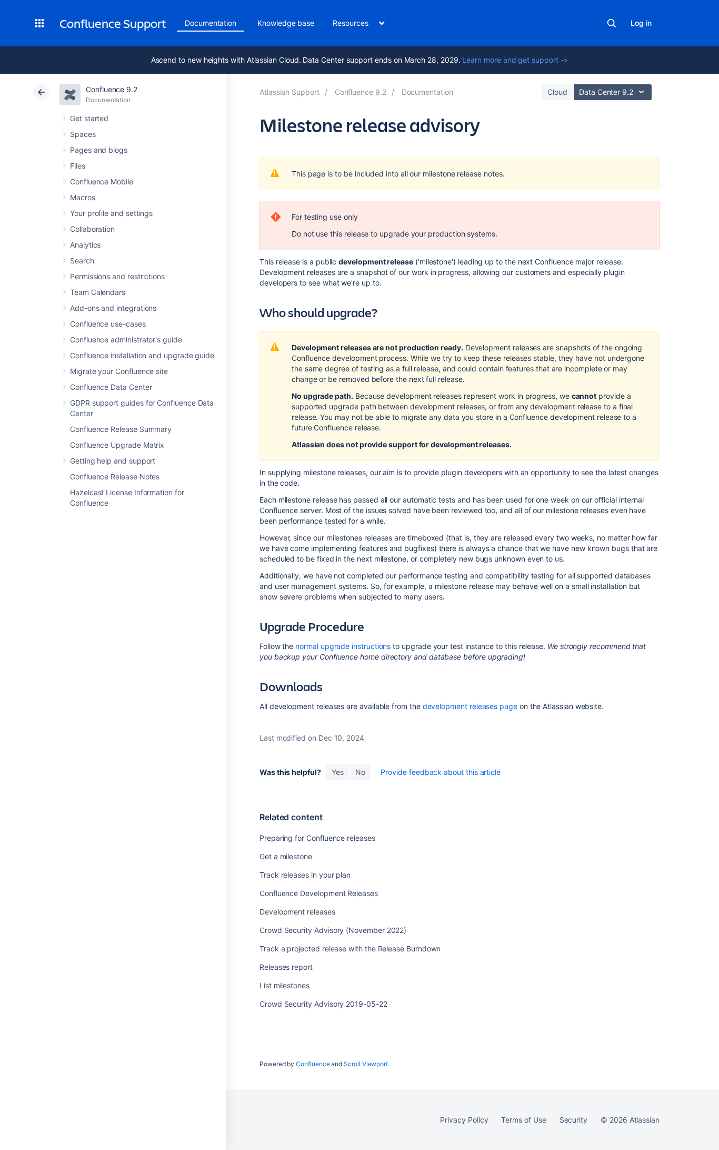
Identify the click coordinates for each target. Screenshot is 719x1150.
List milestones (284, 985)
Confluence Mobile (101, 181)
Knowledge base (285, 22)
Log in (641, 22)
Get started (89, 118)
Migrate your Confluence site (119, 371)
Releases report (286, 966)
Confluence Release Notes (114, 476)
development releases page (470, 706)
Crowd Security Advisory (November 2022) (332, 930)
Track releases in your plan (305, 874)
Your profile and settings (111, 213)
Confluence (312, 1064)
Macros (82, 197)
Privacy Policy (464, 1119)
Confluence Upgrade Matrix (117, 444)
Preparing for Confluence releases (317, 837)
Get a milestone (285, 856)
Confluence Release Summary (121, 429)
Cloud (557, 91)
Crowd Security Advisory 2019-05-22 (323, 1003)
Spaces (83, 134)
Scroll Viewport (366, 1064)
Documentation (210, 22)
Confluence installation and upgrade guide (142, 355)
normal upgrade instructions (343, 646)
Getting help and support (112, 460)
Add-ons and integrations (113, 307)
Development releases (297, 911)
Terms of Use (523, 1119)
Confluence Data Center (111, 386)
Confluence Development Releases (318, 893)
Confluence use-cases (108, 323)
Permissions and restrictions (117, 276)
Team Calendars (97, 292)
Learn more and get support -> (515, 59)
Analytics (85, 244)
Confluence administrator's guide (126, 339)
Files (77, 165)
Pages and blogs (98, 149)
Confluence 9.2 (111, 89)
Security (573, 1119)
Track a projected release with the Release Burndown (350, 948)
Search (611, 23)
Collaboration (92, 228)
